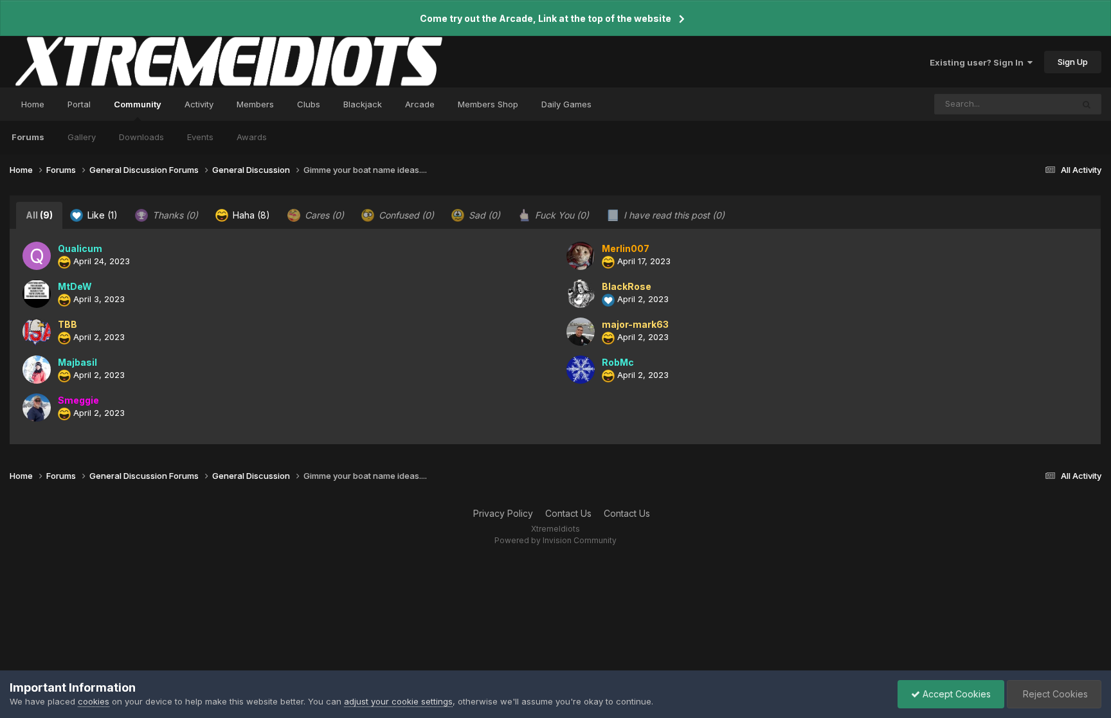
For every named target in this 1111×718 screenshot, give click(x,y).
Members (255, 104)
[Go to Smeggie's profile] (37, 407)
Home (32, 104)
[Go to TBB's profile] (37, 332)
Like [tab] (101, 215)
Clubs (308, 104)
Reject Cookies (1054, 693)
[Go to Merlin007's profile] (580, 256)
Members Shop (488, 104)
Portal (79, 104)
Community (137, 104)
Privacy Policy (503, 513)
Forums (28, 137)
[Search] (1086, 104)
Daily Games (566, 104)
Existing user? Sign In (978, 62)
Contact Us (568, 513)
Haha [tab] (250, 215)
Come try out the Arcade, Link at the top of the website (545, 18)
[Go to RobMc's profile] (580, 369)
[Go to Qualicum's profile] (37, 256)
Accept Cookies (955, 693)
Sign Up (1073, 62)
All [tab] (39, 215)
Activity (199, 104)
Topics (1042, 104)
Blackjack (362, 104)
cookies (93, 701)
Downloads (141, 137)
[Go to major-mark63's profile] (580, 332)
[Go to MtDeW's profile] (37, 294)
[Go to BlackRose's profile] (580, 294)
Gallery (82, 137)
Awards (252, 137)
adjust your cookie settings (398, 701)
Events (200, 137)
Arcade (420, 104)
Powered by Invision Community (555, 540)
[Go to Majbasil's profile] (37, 369)
